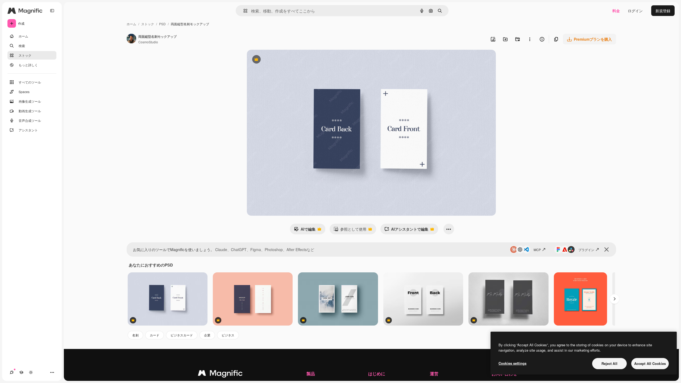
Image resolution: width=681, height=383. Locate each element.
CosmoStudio (148, 42)
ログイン (635, 10)
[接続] (11, 372)
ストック (147, 24)
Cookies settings (512, 363)
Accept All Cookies (650, 363)
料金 (616, 10)
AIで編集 (304, 230)
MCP (537, 249)
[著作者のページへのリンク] (131, 39)
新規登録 (662, 10)
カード (154, 335)
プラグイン (586, 249)
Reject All (609, 363)
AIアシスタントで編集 (406, 230)
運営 (434, 373)
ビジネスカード (182, 335)
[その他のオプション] (529, 39)
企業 (207, 335)
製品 (310, 373)
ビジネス (228, 335)
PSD (162, 24)
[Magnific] (220, 374)
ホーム (131, 24)
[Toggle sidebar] (52, 10)
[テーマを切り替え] (31, 372)
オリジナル (283, 60)
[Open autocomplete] (243, 11)
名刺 (135, 335)
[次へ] (614, 299)
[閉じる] (606, 249)
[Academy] (21, 372)
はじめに (376, 373)
